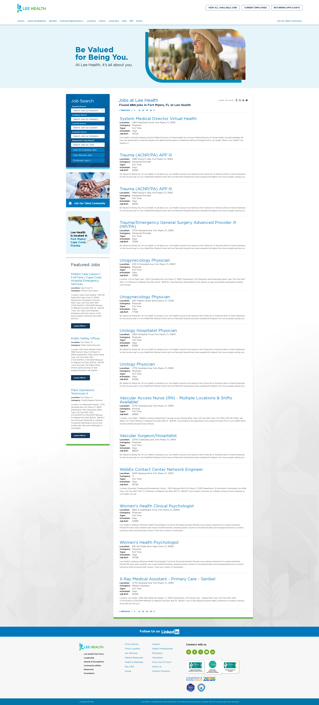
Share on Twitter (240, 100)
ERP (131, 21)
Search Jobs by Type (83, 145)
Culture (102, 21)
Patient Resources (134, 657)
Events (139, 21)
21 (139, 110)
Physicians (157, 653)
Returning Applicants (288, 8)
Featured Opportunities (72, 22)
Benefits (53, 21)
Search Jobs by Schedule (85, 136)
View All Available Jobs (222, 7)
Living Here (114, 21)
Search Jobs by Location (85, 127)
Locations (91, 21)
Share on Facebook (236, 100)
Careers (20, 21)
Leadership (89, 658)
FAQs (124, 21)
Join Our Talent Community (289, 21)
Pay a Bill (129, 666)
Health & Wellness (134, 662)
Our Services (131, 653)
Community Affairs (92, 665)
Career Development (36, 21)
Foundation (89, 673)
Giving (128, 671)
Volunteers (157, 657)
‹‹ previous (124, 110)
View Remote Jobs (82, 155)
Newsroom (89, 669)
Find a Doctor (132, 644)
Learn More (82, 326)
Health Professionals (162, 649)
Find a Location (132, 649)
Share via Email (246, 100)
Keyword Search (79, 106)
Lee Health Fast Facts (94, 654)
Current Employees (256, 8)
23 (147, 110)
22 (143, 110)
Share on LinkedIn (243, 100)
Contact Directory (161, 671)
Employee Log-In (81, 160)
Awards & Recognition (94, 662)
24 (151, 110)
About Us (156, 666)
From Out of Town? (162, 662)
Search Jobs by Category (85, 119)
